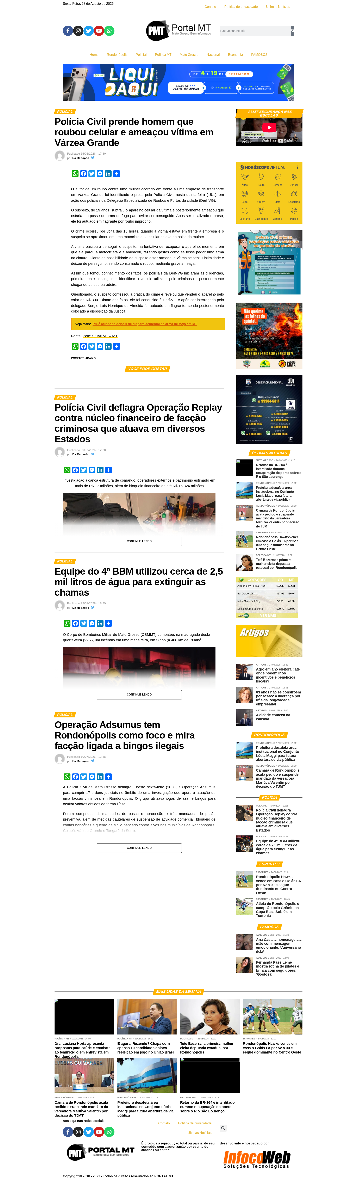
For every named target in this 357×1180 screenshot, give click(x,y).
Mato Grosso (189, 54)
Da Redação (80, 158)
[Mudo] (290, 141)
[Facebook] (68, 31)
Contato (210, 6)
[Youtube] (99, 31)
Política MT (163, 54)
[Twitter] (88, 31)
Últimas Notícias (278, 6)
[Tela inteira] (297, 141)
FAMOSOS (259, 54)
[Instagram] (78, 31)
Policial (141, 54)
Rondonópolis (117, 54)
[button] (223, 1128)
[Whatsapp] (109, 31)
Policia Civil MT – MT (100, 336)
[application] (269, 127)
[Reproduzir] (241, 141)
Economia (235, 54)
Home (94, 54)
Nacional (213, 54)
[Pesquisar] (292, 31)
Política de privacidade (241, 6)
